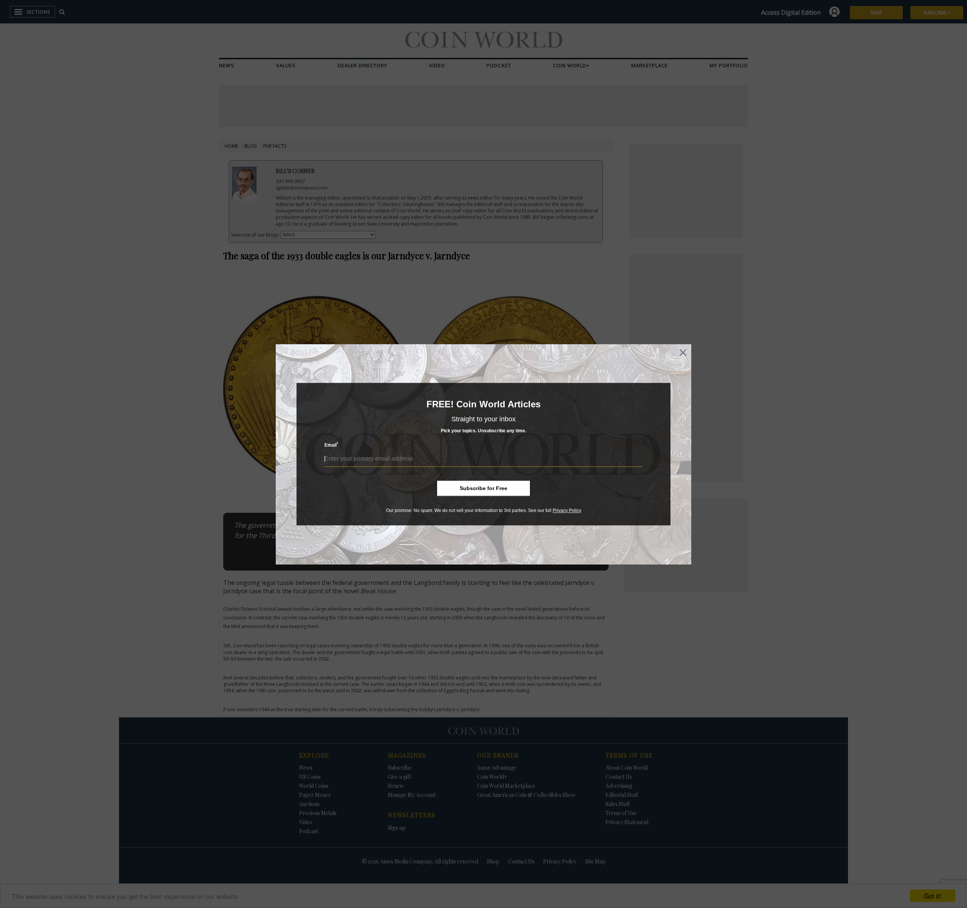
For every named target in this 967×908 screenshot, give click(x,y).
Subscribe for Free (483, 488)
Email (331, 445)
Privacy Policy (567, 510)
